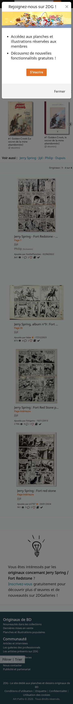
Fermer (59, 91)
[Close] (67, 7)
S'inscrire (36, 72)
